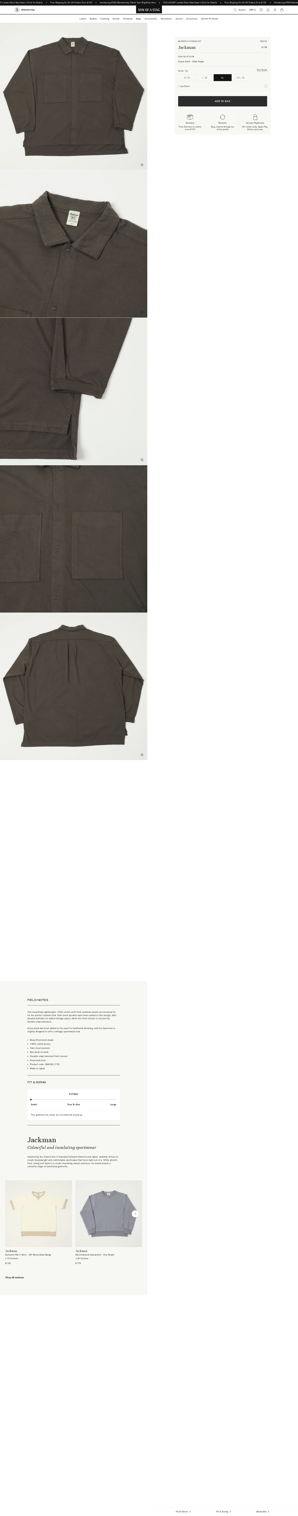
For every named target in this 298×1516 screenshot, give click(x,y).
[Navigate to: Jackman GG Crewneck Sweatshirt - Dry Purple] (108, 1222)
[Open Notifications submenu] (268, 10)
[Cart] (281, 10)
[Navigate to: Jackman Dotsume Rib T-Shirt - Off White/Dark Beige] (38, 1222)
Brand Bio (261, 1511)
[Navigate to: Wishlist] (261, 10)
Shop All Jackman (14, 1277)
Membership (28, 9)
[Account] (274, 10)
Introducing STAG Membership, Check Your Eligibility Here (128, 2)
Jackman (187, 47)
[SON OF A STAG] (149, 10)
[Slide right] (135, 1213)
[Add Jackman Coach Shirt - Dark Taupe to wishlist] (266, 86)
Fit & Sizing (222, 1511)
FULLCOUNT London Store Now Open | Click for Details (190, 2)
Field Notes (182, 1511)
